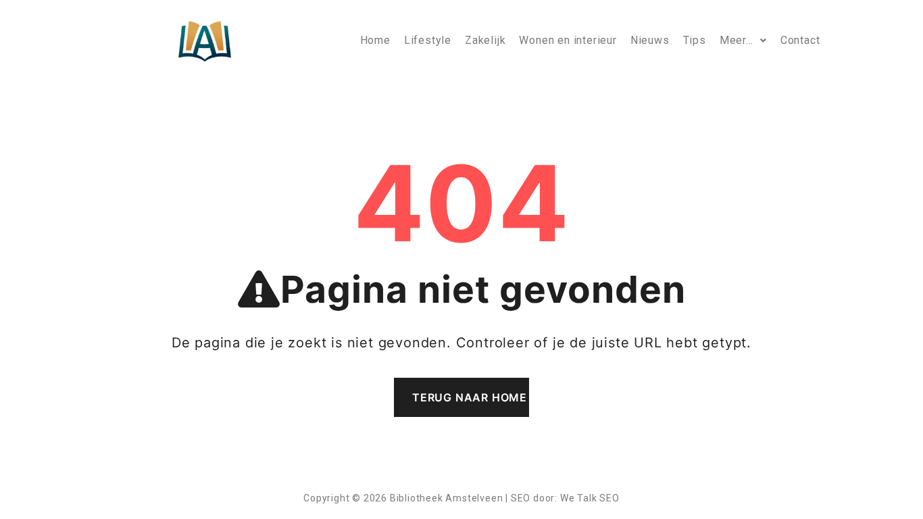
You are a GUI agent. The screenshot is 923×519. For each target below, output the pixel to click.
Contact (800, 40)
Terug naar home (469, 397)
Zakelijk (485, 40)
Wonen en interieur (567, 40)
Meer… (736, 40)
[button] (743, 41)
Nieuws (650, 40)
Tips (694, 40)
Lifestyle (427, 40)
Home (375, 40)
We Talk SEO (590, 498)
